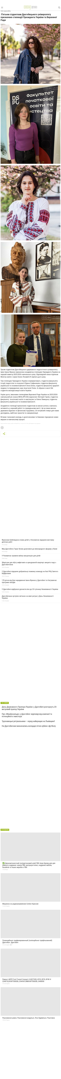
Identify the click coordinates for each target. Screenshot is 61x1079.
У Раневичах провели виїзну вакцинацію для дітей (21, 556)
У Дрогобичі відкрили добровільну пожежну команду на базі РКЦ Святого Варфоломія (30, 572)
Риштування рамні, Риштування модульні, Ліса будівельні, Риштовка (28, 1018)
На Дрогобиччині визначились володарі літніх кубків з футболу (29, 726)
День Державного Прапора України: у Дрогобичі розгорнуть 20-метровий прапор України (29, 708)
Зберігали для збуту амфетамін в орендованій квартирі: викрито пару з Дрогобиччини (29, 563)
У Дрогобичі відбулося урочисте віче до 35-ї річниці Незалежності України (30, 589)
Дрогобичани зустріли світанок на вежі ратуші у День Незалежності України (28, 597)
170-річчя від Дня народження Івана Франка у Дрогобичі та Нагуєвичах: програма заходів (29, 581)
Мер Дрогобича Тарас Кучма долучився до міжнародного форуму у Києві (29, 549)
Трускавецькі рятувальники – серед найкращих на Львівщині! (28, 721)
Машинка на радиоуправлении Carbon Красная (20, 904)
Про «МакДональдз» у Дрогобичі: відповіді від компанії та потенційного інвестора (27, 715)
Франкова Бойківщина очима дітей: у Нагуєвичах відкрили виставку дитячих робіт (28, 541)
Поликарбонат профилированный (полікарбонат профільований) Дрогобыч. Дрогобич (27, 941)
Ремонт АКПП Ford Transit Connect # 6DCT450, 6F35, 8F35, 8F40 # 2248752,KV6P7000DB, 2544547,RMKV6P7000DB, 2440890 (26, 980)
